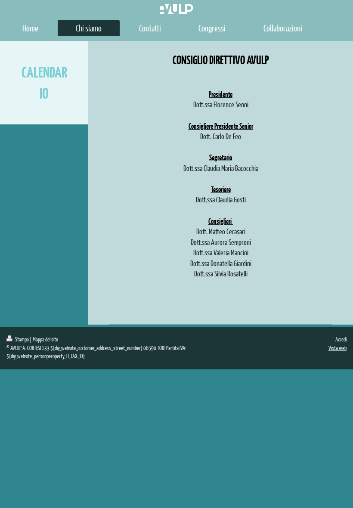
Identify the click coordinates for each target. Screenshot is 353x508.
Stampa (22, 339)
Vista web (337, 347)
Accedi (341, 339)
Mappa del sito (45, 339)
